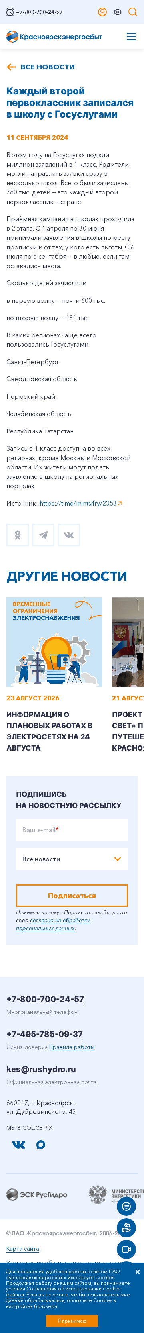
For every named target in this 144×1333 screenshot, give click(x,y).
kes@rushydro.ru (41, 1069)
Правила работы (71, 1047)
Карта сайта (22, 1248)
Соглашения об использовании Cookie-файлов (63, 1291)
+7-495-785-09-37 (44, 1034)
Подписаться (72, 895)
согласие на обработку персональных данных (53, 924)
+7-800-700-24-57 (45, 999)
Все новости (47, 67)
